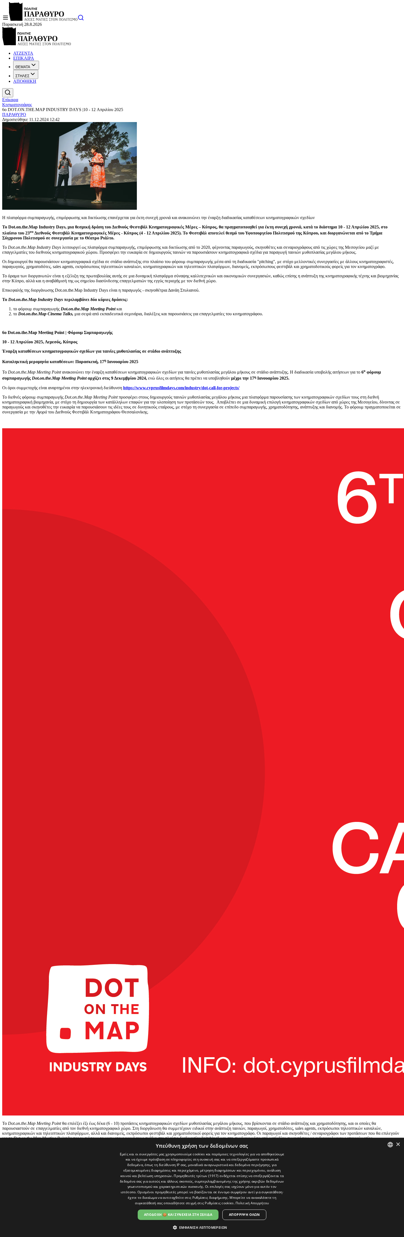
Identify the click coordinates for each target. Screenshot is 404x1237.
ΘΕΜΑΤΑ (22, 67)
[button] (202, 1227)
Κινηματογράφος (17, 104)
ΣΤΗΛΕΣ (22, 76)
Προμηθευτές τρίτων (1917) (196, 1176)
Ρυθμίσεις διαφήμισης (210, 1197)
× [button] (398, 1144)
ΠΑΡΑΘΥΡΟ (14, 114)
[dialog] (202, 1187)
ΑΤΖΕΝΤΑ (23, 53)
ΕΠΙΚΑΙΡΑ (23, 58)
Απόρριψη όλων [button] (244, 1214)
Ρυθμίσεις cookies (219, 1203)
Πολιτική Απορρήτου (252, 1203)
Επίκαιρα (10, 99)
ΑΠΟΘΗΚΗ (24, 81)
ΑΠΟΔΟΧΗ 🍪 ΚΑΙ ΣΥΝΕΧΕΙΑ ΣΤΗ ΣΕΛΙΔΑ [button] (178, 1214)
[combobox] (390, 1144)
